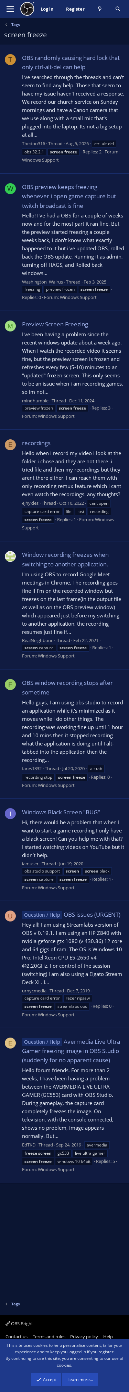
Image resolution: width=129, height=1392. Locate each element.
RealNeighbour (37, 640)
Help (108, 1336)
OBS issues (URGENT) (72, 914)
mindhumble (35, 401)
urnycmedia (34, 991)
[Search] (118, 9)
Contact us (17, 1336)
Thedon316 (33, 143)
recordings (36, 443)
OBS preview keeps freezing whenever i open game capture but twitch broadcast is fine (69, 196)
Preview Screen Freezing (55, 324)
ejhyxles (30, 503)
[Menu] (10, 9)
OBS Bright (21, 1323)
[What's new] (100, 9)
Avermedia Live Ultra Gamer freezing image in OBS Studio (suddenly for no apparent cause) (71, 1051)
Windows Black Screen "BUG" (61, 812)
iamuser (30, 864)
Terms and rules (49, 1336)
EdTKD (28, 1145)
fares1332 (32, 768)
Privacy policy (84, 1336)
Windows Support (40, 160)
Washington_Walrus (42, 282)
